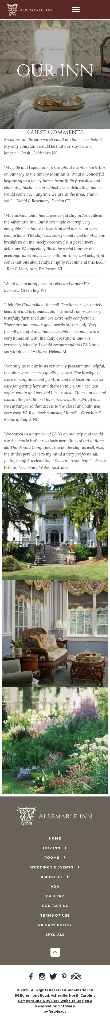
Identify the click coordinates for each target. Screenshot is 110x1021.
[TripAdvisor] (77, 976)
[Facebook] (32, 976)
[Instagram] (43, 976)
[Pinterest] (65, 976)
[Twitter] (54, 976)
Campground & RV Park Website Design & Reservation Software (55, 1003)
